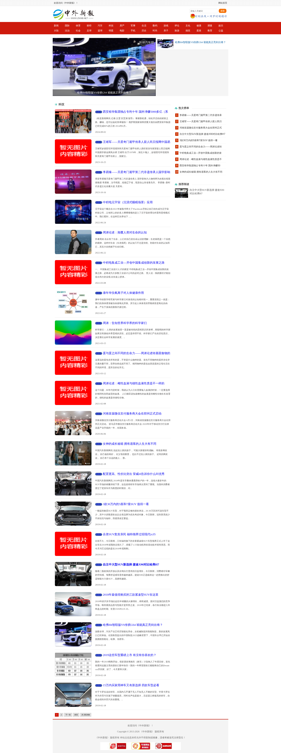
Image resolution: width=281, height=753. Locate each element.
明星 (111, 30)
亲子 (166, 30)
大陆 (56, 30)
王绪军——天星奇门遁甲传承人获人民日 (201, 121)
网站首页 (222, 3)
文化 (188, 25)
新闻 (56, 25)
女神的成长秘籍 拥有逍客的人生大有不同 (129, 443)
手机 (133, 30)
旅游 (177, 30)
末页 (76, 715)
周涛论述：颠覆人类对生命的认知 (125, 232)
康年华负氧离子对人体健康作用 (123, 292)
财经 (89, 25)
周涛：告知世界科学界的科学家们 (125, 323)
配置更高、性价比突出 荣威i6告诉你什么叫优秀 (134, 473)
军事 (133, 25)
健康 (199, 25)
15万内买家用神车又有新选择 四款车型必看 (131, 685)
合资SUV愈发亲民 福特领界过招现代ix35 (129, 534)
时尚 (155, 30)
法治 (67, 30)
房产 (122, 25)
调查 (210, 25)
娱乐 (221, 25)
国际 (67, 25)
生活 (144, 25)
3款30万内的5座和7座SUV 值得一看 (126, 504)
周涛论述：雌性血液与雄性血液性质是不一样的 (133, 383)
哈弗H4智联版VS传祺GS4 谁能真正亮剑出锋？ (104, 92)
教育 (210, 30)
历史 (144, 30)
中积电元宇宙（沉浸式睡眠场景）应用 (128, 202)
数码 (155, 25)
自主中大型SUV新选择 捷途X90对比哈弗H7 (202, 134)
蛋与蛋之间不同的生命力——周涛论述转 (201, 146)
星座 (199, 30)
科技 (111, 25)
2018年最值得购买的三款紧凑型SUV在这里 (130, 594)
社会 (78, 30)
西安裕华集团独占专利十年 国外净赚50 (200, 165)
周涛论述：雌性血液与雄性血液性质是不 (201, 159)
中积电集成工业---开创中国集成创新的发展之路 (134, 262)
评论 (177, 25)
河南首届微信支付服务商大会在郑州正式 (201, 127)
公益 (221, 30)
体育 (78, 25)
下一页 (68, 715)
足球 (89, 30)
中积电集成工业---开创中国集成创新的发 (201, 153)
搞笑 (188, 30)
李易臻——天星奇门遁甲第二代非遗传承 (201, 115)
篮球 (100, 30)
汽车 (100, 25)
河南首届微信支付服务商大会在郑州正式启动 (132, 413)
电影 (122, 30)
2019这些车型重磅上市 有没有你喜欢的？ (129, 655)
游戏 (166, 25)
